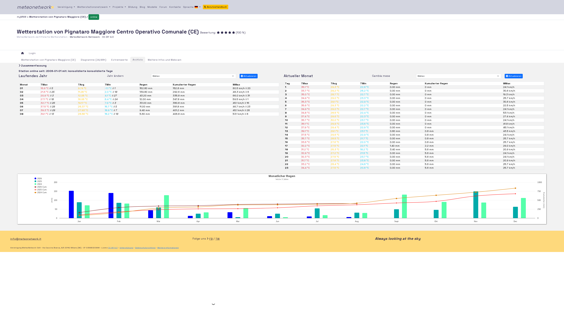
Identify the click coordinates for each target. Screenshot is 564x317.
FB (211, 239)
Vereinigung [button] (65, 7)
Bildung (132, 7)
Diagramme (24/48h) (93, 59)
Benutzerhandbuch (216, 7)
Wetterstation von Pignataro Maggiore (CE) (48, 59)
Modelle (152, 7)
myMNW (22, 16)
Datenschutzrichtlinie (145, 248)
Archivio (138, 59)
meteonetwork (35, 7)
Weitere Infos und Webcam (164, 59)
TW (217, 239)
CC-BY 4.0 (108, 36)
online (93, 16)
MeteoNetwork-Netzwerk (85, 36)
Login (32, 53)
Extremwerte (119, 59)
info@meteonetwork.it (25, 239)
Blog (142, 7)
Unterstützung (126, 248)
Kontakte (175, 7)
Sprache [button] (188, 7)
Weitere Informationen (168, 248)
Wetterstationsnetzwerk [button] (93, 7)
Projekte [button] (118, 7)
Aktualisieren (249, 76)
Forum (163, 7)
